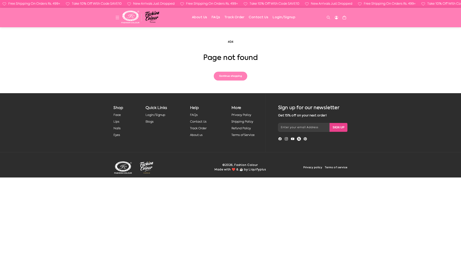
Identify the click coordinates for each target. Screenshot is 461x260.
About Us (199, 17)
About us (196, 135)
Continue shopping (230, 76)
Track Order (234, 17)
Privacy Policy (241, 115)
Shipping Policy (242, 121)
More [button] (236, 108)
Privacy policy (312, 167)
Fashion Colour (246, 165)
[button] (117, 17)
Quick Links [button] (156, 108)
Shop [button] (118, 108)
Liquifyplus (257, 169)
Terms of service (336, 167)
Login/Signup (283, 17)
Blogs (150, 121)
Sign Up (338, 127)
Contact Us (258, 17)
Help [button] (194, 108)
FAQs (215, 17)
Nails (117, 128)
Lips (116, 121)
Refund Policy (241, 128)
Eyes (116, 135)
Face (117, 115)
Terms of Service (243, 135)
